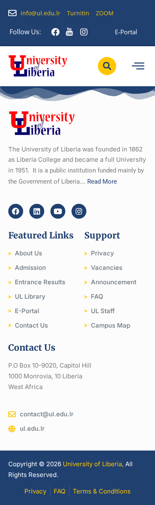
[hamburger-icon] (138, 66)
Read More (102, 181)
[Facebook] (15, 211)
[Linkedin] (36, 211)
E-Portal (126, 32)
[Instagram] (79, 211)
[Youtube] (57, 211)
